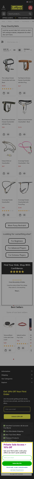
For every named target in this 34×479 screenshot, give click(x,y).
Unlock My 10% (17, 463)
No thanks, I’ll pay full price (17, 470)
